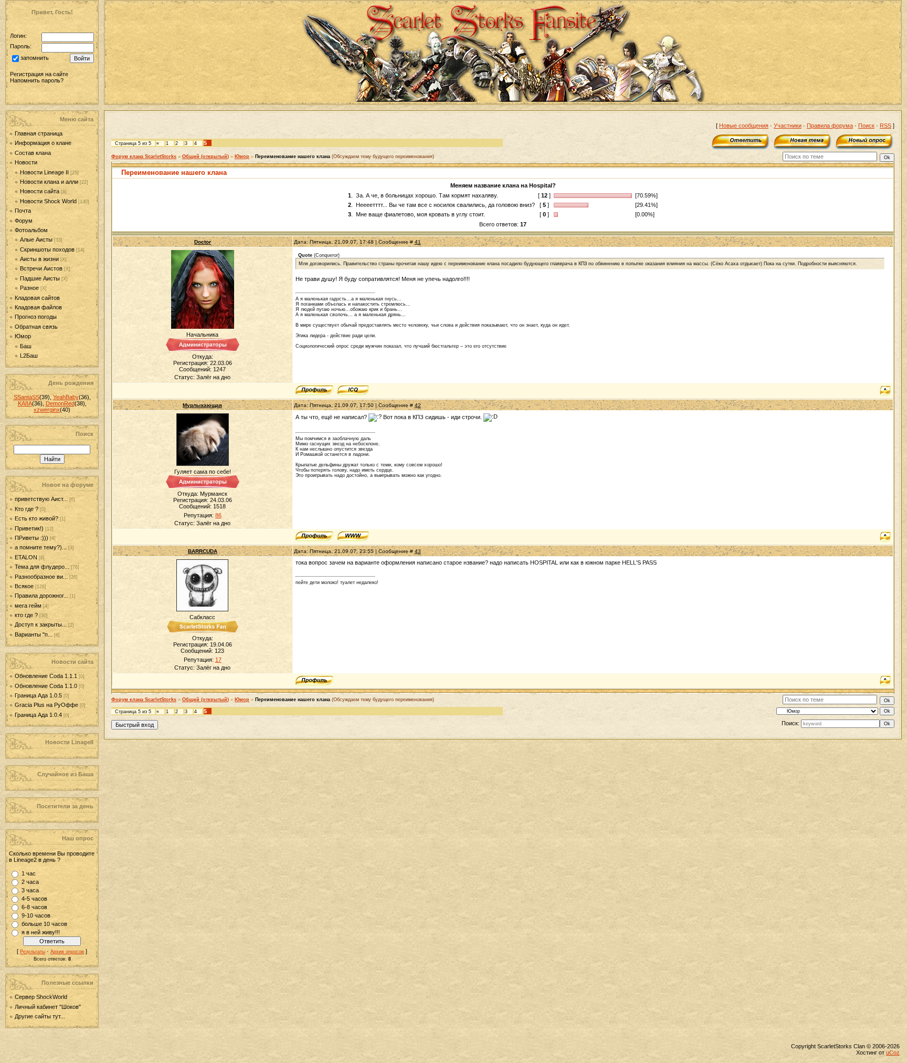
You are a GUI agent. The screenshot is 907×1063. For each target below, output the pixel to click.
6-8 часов (34, 907)
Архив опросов (67, 951)
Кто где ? (26, 509)
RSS (885, 125)
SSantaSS (26, 397)
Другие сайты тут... (40, 1016)
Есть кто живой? (36, 518)
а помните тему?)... (41, 547)
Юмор (23, 336)
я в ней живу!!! (41, 932)
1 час (29, 873)
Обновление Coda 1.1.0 (47, 686)
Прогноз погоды (36, 317)
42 (418, 405)
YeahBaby (66, 397)
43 (418, 551)
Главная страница (38, 133)
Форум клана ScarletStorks (143, 156)
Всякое (24, 586)
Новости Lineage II (44, 172)
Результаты (32, 951)
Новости (26, 162)
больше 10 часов (44, 924)
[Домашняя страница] (353, 536)
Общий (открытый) (205, 156)
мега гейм (28, 605)
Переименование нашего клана (292, 156)
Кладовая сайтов (37, 298)
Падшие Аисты (40, 278)
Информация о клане (43, 143)
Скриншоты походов (47, 249)
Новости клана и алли (49, 182)
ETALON (26, 557)
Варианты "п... (33, 634)
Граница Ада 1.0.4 (39, 715)
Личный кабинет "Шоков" (48, 1007)
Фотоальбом (31, 230)
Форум (24, 220)
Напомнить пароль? (37, 80)
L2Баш (29, 355)
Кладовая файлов (38, 307)
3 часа (30, 890)
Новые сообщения (743, 125)
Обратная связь (36, 327)
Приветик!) (29, 528)
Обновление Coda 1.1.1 (47, 676)
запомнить (34, 58)
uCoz (893, 1052)
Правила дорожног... (41, 595)
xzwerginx (47, 410)
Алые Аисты (36, 239)
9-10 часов (36, 915)
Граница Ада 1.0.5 (39, 695)
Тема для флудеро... (42, 567)
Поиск (866, 125)
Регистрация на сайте (39, 74)
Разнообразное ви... (41, 577)
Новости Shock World (48, 201)
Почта (23, 210)
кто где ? (26, 615)
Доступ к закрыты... (41, 624)
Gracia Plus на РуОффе (47, 705)
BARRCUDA (202, 551)
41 (418, 242)
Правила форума (830, 125)
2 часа (30, 882)
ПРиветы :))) (31, 538)
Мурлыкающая (202, 405)
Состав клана (33, 153)
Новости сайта (39, 191)
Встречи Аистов (41, 268)
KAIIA (25, 403)
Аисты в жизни (39, 259)
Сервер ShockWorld (41, 997)
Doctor (202, 242)
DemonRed (60, 403)
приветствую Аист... (41, 499)
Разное (29, 288)
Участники (787, 125)
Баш (25, 346)
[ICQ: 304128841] (353, 390)
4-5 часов (34, 898)
